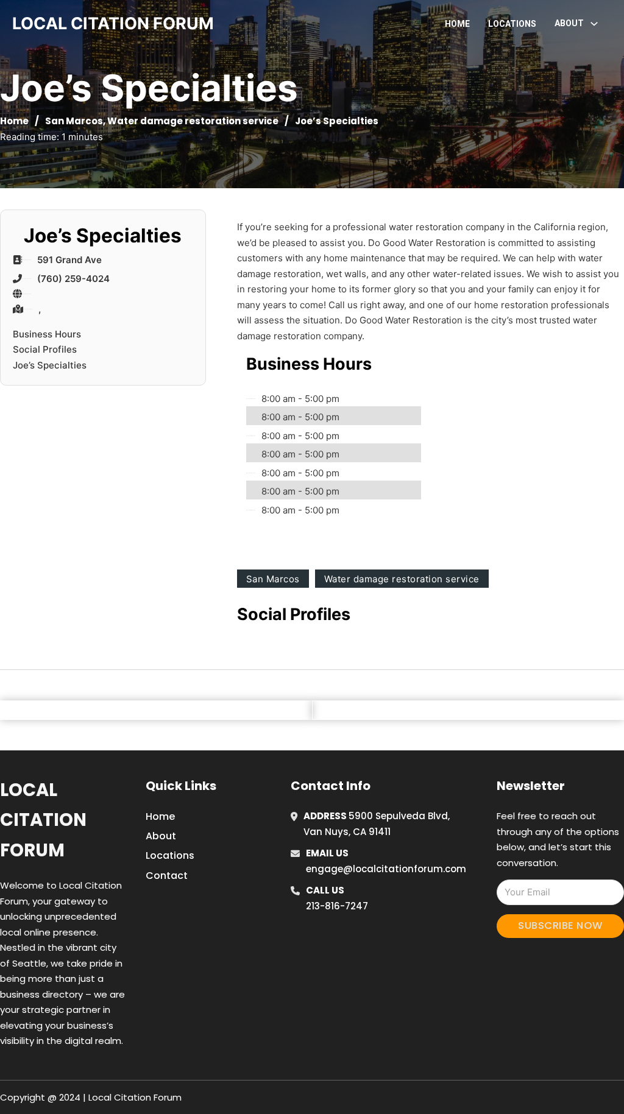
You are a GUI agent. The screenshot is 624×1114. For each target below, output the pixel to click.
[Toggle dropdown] (594, 23)
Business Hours (47, 334)
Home (457, 24)
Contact (167, 876)
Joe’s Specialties (50, 365)
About (161, 836)
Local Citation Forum (43, 820)
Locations (512, 24)
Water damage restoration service (192, 121)
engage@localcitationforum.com (386, 868)
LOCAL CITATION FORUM (113, 23)
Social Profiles (45, 349)
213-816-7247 (337, 906)
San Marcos (74, 121)
